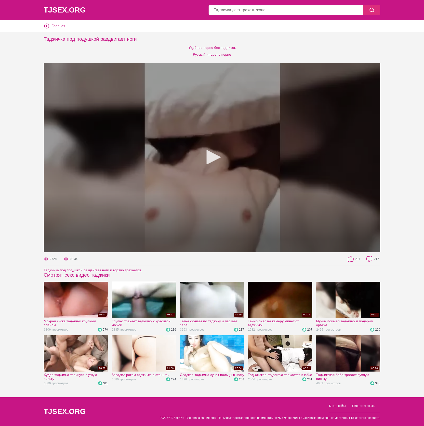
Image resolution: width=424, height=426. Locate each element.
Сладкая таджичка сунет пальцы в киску (212, 375)
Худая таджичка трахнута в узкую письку (70, 377)
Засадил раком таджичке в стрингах (140, 375)
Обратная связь (363, 406)
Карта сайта (337, 406)
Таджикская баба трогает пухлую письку (342, 377)
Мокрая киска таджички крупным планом (70, 323)
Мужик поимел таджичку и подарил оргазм (344, 323)
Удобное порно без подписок (212, 48)
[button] (212, 157)
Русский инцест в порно (212, 54)
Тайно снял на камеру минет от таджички (273, 323)
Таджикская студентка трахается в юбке (280, 375)
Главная (58, 26)
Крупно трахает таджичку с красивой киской (141, 323)
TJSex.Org (65, 10)
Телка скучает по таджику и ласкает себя (208, 323)
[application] (212, 157)
